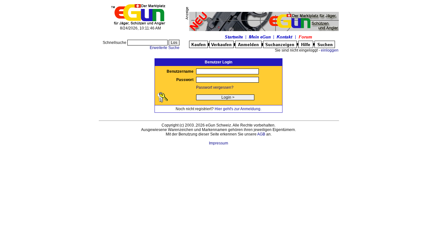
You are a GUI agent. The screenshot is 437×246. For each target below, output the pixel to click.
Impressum (218, 143)
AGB (261, 134)
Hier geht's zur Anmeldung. (238, 109)
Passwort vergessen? (215, 87)
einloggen (329, 50)
